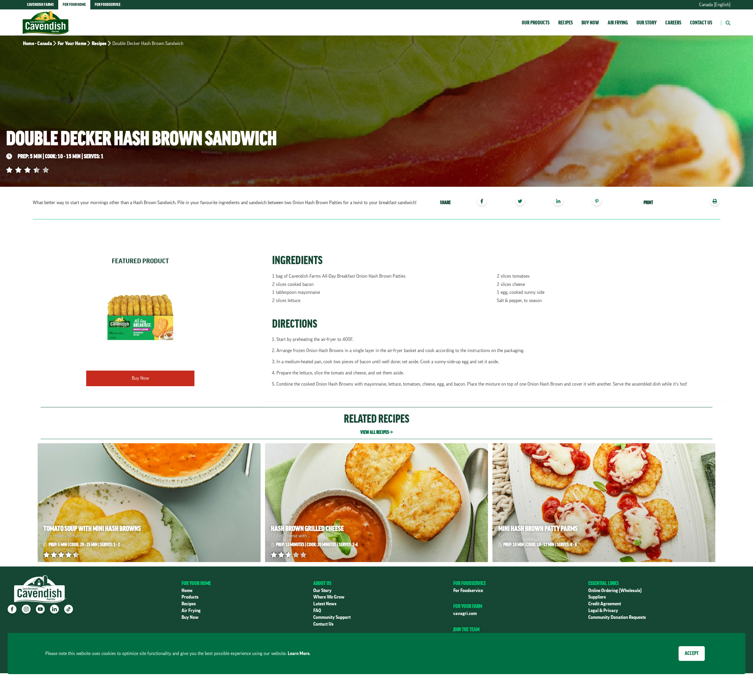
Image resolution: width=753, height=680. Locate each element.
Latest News (324, 603)
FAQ (317, 610)
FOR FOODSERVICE (469, 583)
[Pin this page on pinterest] (599, 202)
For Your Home (72, 43)
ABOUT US (322, 583)
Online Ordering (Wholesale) (615, 590)
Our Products (535, 22)
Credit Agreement (604, 603)
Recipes (565, 22)
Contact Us (701, 22)
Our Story (647, 22)
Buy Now (590, 22)
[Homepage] (46, 16)
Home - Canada (37, 43)
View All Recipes (374, 432)
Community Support (332, 617)
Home (186, 590)
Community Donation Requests (617, 617)
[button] (726, 22)
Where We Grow (328, 597)
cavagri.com (465, 613)
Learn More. (299, 653)
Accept (692, 653)
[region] (524, 202)
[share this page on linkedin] (560, 202)
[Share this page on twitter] (522, 202)
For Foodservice (468, 590)
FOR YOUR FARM (467, 606)
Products (190, 597)
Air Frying (618, 22)
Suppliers (597, 597)
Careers (673, 22)
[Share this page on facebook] (484, 202)
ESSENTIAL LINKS (603, 583)
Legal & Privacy (603, 610)
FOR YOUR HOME (196, 583)
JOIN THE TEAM (466, 629)
